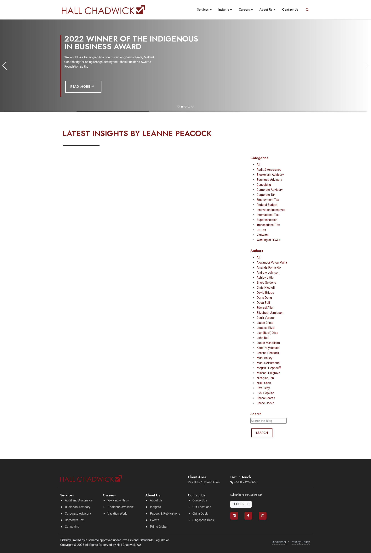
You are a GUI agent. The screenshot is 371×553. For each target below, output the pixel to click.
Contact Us (199, 500)
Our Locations (201, 507)
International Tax (268, 215)
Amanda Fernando (269, 267)
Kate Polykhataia (268, 348)
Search (262, 433)
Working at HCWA (268, 240)
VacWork (263, 235)
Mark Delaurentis (268, 363)
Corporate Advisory (270, 190)
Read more (80, 86)
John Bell (263, 338)
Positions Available (120, 507)
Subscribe (241, 504)
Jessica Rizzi (266, 328)
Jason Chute (265, 323)
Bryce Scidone (266, 282)
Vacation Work (117, 513)
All (258, 164)
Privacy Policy (300, 542)
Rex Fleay (263, 388)
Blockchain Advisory (270, 174)
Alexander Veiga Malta (272, 262)
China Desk (200, 513)
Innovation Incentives (271, 210)
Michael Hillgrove (268, 373)
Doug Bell (263, 302)
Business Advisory (269, 180)
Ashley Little (265, 277)
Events (154, 520)
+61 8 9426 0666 (245, 482)
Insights (155, 507)
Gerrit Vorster (266, 318)
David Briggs (265, 292)
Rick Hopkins (265, 393)
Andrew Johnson (268, 272)
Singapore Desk (203, 520)
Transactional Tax (268, 225)
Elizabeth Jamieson (270, 313)
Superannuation (267, 220)
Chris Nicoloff (266, 287)
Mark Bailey (264, 358)
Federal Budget (267, 205)
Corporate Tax (266, 195)
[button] (179, 107)
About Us (156, 500)
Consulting (264, 185)
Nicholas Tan (265, 378)
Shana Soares (266, 398)
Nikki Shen (264, 383)
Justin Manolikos (268, 343)
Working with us (118, 500)
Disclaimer (279, 542)
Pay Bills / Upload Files (204, 482)
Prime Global (158, 526)
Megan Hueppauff (269, 368)
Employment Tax (268, 200)
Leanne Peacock (268, 353)
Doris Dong (264, 297)
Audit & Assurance (269, 169)
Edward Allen (265, 308)
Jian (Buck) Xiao (267, 333)
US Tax (261, 230)
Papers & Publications (165, 513)
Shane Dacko (265, 403)
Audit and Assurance (79, 500)
